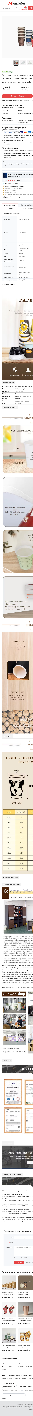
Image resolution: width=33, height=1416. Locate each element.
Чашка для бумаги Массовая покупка (13, 1395)
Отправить (18, 1262)
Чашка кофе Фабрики (9, 1386)
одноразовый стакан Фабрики (11, 1390)
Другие (4, 1369)
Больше (4, 1398)
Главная (4, 13)
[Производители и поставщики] (16, 3)
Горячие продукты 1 (7, 1366)
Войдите (5, 197)
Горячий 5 (4, 1363)
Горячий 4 (20, 1363)
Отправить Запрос (17, 96)
